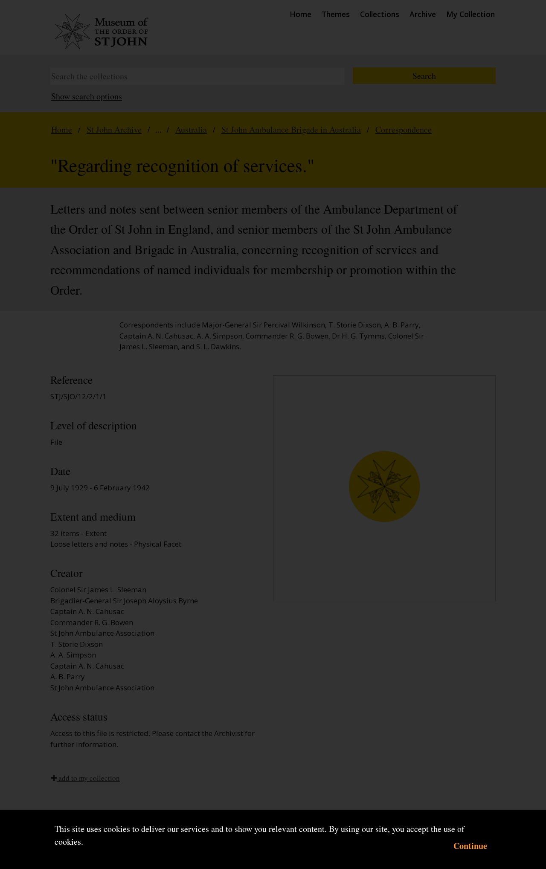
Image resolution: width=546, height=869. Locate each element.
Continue (470, 846)
